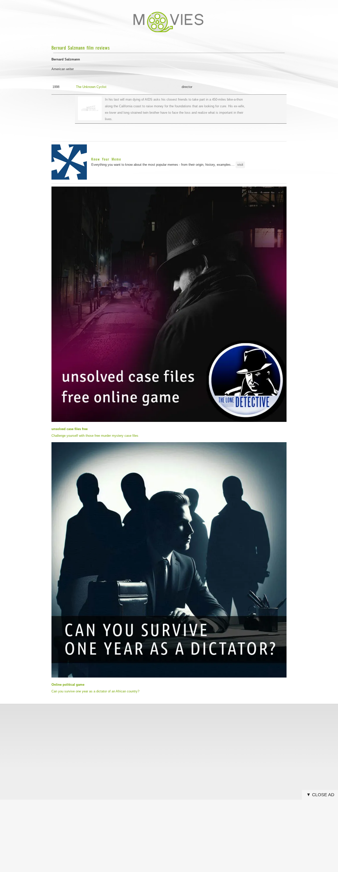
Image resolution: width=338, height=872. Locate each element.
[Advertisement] (169, 742)
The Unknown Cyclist (91, 87)
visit (240, 164)
